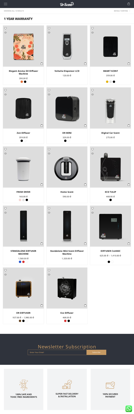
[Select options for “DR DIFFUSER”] (42, 305)
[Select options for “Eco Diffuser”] (85, 305)
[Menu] (5, 4)
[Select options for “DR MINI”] (85, 126)
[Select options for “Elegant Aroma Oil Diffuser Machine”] (42, 64)
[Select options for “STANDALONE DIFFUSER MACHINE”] (42, 244)
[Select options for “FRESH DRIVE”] (42, 185)
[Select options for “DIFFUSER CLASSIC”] (129, 244)
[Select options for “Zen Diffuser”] (42, 126)
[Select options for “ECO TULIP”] (129, 185)
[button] (85, 64)
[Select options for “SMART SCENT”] (129, 64)
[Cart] (128, 4)
